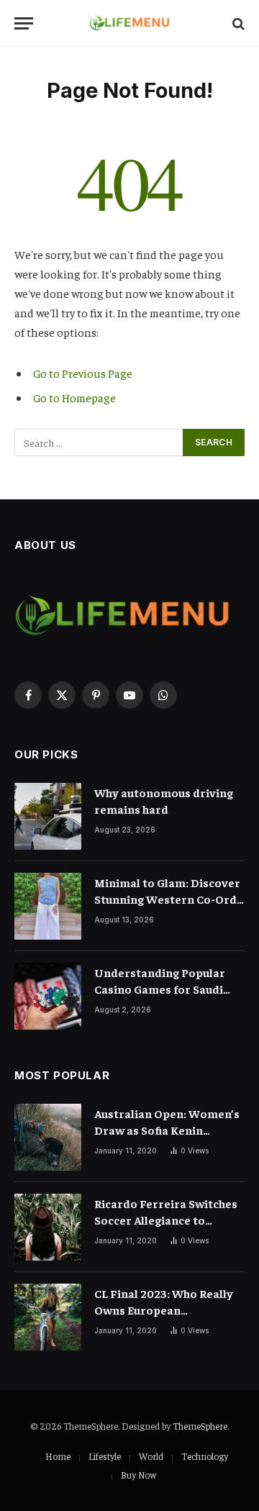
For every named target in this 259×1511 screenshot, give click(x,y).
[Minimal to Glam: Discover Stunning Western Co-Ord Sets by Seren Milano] (47, 906)
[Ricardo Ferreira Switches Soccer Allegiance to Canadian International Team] (47, 1227)
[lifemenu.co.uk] (130, 23)
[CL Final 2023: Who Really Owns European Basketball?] (47, 1317)
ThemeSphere (200, 1426)
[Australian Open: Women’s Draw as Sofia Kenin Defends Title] (47, 1137)
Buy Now (138, 1475)
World (151, 1456)
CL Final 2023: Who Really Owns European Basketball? (163, 1309)
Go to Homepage (74, 397)
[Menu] (23, 23)
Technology (204, 1456)
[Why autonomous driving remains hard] (47, 816)
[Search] (237, 23)
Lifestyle (104, 1456)
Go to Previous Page (82, 373)
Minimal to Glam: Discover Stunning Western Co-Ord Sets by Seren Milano (167, 898)
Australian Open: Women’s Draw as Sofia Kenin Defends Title (167, 1129)
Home (58, 1456)
